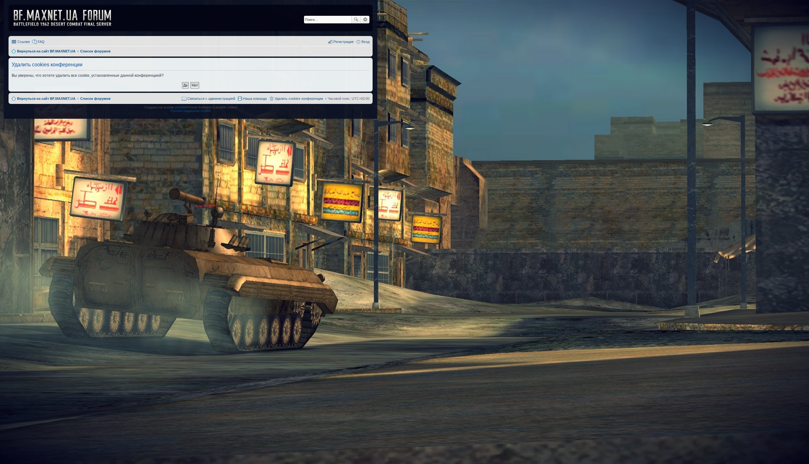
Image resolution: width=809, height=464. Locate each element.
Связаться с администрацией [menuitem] (211, 98)
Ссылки (23, 42)
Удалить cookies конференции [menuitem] (299, 98)
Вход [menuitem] (365, 42)
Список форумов (95, 98)
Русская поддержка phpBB (191, 110)
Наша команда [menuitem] (255, 98)
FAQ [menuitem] (41, 42)
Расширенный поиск (365, 19)
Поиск (356, 19)
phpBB (180, 107)
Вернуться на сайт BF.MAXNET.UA (46, 98)
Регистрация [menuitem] (343, 42)
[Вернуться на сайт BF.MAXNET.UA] (66, 18)
